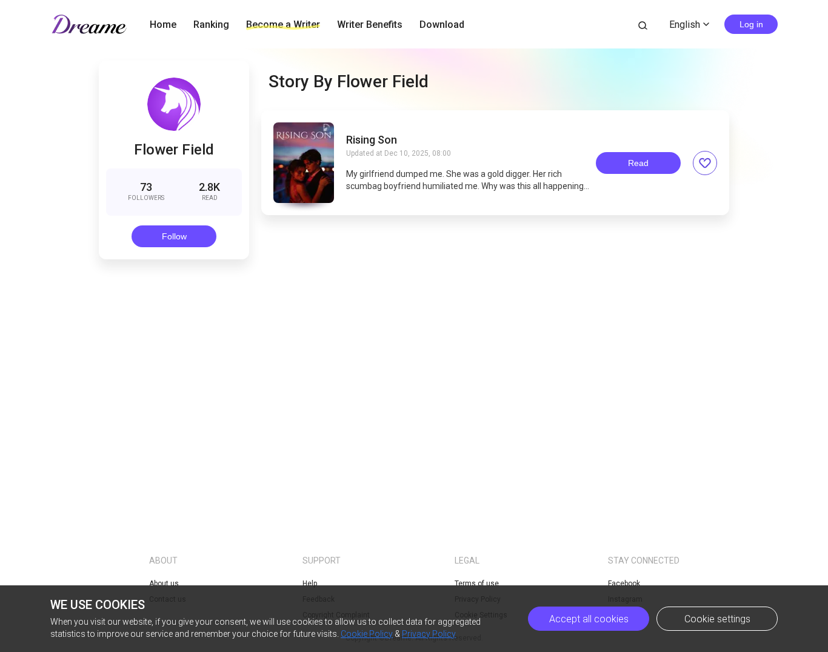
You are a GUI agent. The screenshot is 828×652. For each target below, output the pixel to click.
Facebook (624, 583)
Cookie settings (717, 619)
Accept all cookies (589, 619)
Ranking (211, 24)
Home (163, 24)
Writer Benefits (369, 24)
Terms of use (477, 583)
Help (309, 583)
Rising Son (371, 140)
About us (164, 583)
